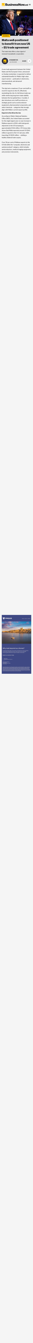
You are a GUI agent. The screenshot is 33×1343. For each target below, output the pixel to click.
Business (6, 35)
